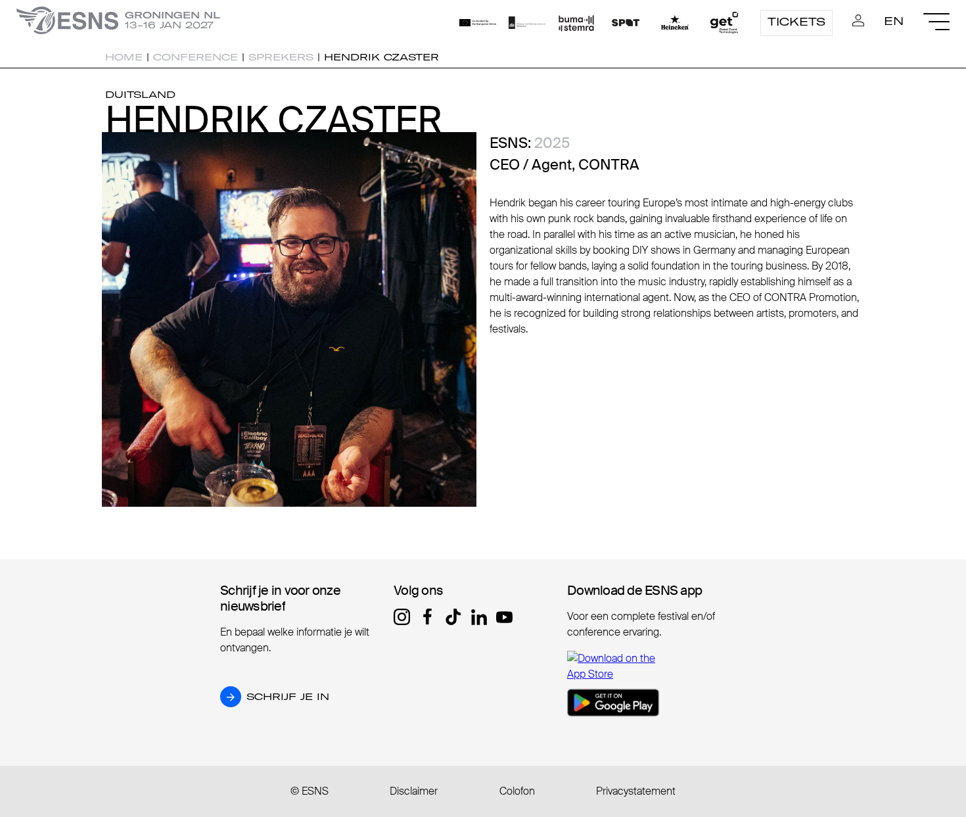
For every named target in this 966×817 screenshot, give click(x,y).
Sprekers (280, 57)
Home (124, 57)
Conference (195, 57)
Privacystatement (636, 791)
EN (894, 21)
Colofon (517, 791)
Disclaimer (414, 791)
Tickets (796, 21)
